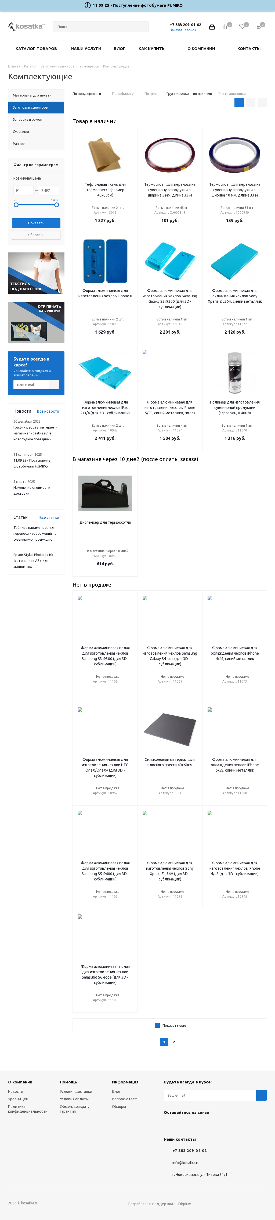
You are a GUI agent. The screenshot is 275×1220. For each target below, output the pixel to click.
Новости (15, 1091)
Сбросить (36, 235)
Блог (116, 1091)
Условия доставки (76, 1091)
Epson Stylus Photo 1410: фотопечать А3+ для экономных (33, 560)
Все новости (48, 411)
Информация (125, 1082)
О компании (20, 1082)
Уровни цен (18, 1099)
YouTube (182, 1124)
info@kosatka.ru (186, 1163)
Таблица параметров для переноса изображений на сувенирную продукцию (34, 533)
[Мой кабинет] (212, 27)
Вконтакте (169, 1124)
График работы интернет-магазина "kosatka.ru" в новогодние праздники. (35, 433)
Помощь (68, 1082)
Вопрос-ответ (124, 1099)
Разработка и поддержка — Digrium (159, 1204)
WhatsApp (196, 1124)
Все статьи (49, 517)
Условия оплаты (74, 1099)
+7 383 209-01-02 (185, 24)
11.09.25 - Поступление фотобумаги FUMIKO (138, 5)
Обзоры (119, 1106)
